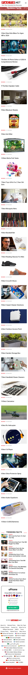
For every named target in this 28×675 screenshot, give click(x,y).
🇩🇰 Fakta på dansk (7, 639)
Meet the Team (21, 625)
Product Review (5, 627)
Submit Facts (14, 631)
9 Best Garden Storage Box (10, 353)
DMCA (16, 629)
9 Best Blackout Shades (9, 110)
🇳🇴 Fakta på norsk (7, 642)
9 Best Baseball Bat (8, 233)
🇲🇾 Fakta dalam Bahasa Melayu (13, 652)
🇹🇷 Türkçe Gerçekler (9, 662)
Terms (22, 629)
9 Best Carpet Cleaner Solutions (12, 305)
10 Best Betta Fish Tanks (10, 158)
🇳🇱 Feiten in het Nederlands (13, 654)
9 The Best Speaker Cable (10, 86)
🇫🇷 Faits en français (20, 633)
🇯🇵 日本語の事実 (6, 650)
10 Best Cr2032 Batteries (10, 522)
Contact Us (14, 627)
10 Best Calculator (7, 401)
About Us (3, 625)
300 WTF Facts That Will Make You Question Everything (17, 567)
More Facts (22, 631)
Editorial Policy (11, 625)
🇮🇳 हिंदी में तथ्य (21, 646)
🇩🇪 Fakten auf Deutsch (7, 633)
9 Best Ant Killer (6, 134)
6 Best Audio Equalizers (9, 498)
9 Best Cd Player (7, 449)
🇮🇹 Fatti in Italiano (20, 635)
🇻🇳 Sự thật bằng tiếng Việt (13, 660)
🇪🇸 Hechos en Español (7, 635)
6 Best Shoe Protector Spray (11, 474)
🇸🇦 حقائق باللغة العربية (13, 644)
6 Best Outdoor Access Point (11, 329)
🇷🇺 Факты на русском (13, 658)
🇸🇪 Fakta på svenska (19, 639)
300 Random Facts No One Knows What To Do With (16, 549)
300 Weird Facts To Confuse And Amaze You (17, 573)
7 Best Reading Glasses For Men (12, 257)
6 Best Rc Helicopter (8, 425)
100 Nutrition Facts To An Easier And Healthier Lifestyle (17, 555)
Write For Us (22, 627)
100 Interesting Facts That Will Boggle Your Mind (18, 542)
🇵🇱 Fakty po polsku (7, 656)
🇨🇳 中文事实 (19, 662)
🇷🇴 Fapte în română (19, 656)
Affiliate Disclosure (8, 629)
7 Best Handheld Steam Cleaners (12, 377)
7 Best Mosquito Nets (9, 209)
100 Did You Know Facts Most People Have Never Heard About (17, 580)
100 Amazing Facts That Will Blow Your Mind (17, 561)
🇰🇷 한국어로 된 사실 (18, 650)
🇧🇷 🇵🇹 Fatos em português (13, 637)
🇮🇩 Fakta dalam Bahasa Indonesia (13, 648)
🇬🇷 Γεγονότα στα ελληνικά (8, 646)
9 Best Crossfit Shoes (9, 281)
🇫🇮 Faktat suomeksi (19, 642)
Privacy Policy (4, 631)
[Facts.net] (11, 2)
